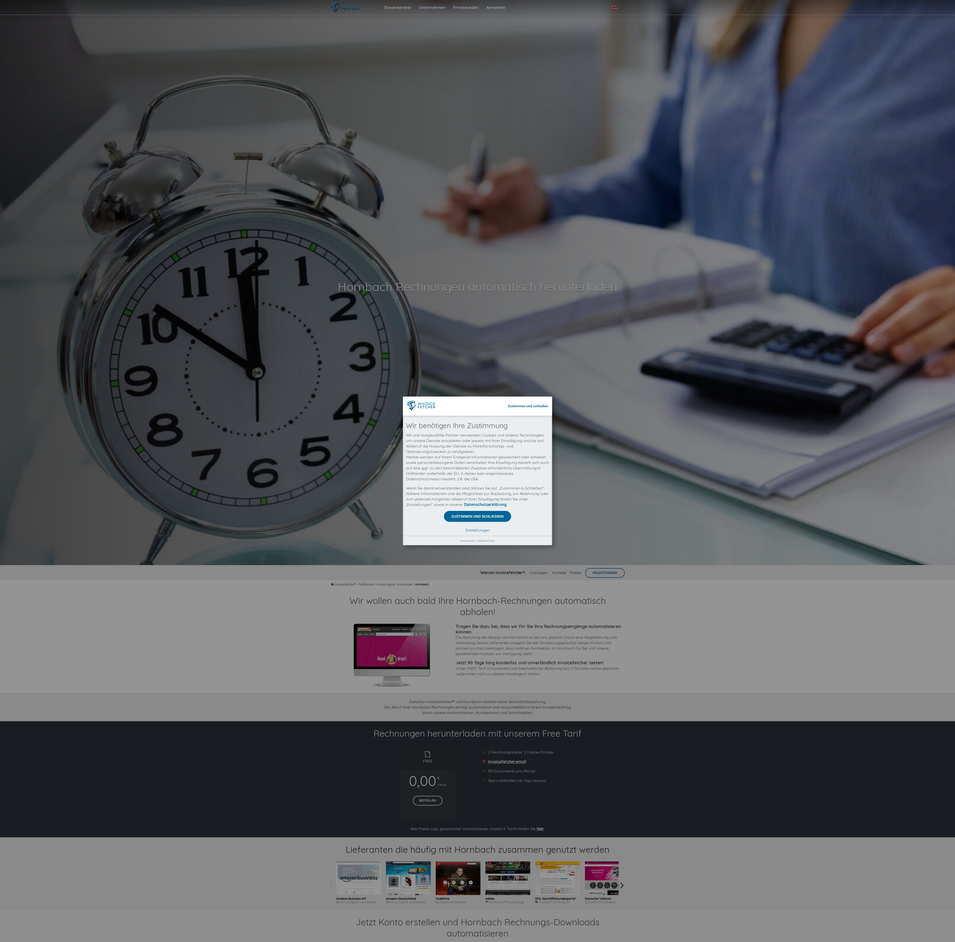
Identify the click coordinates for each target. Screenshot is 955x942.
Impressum (468, 540)
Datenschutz (486, 540)
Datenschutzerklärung (485, 504)
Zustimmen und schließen (528, 406)
